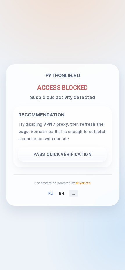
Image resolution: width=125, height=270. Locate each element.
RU (50, 193)
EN (61, 193)
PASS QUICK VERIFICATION (62, 154)
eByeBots (83, 183)
